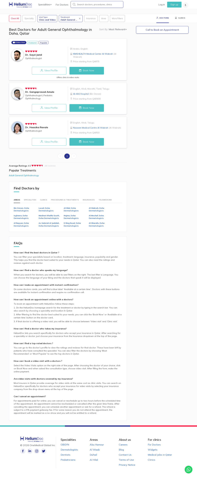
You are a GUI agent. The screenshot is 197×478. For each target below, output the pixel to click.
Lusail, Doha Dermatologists (46, 209)
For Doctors (62, 4)
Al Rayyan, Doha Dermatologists (21, 224)
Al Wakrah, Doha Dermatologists (96, 209)
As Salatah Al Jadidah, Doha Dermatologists (49, 224)
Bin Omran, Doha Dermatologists (21, 209)
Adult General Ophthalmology (24, 175)
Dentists (65, 454)
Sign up (174, 4)
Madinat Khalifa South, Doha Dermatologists (49, 216)
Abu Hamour (97, 444)
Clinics (151, 459)
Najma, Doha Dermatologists (71, 216)
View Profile (51, 70)
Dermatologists (69, 449)
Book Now (88, 70)
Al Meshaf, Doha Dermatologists (96, 216)
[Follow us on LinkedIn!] (29, 451)
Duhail (93, 454)
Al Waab (95, 449)
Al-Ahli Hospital (87, 93)
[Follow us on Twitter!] (43, 451)
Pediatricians (68, 459)
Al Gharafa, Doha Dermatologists (97, 224)
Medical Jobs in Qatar (160, 454)
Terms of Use (126, 459)
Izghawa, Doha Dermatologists (21, 216)
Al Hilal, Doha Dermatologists (71, 209)
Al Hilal (94, 459)
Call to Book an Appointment (162, 29)
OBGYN (65, 444)
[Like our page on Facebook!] (23, 451)
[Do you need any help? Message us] (188, 469)
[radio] (26, 51)
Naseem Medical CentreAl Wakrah (97, 127)
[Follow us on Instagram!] (36, 451)
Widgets (152, 449)
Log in (161, 4)
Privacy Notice (127, 464)
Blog (121, 449)
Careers (123, 444)
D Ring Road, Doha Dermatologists (72, 224)
